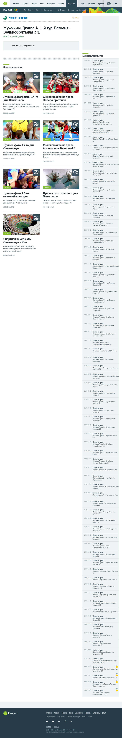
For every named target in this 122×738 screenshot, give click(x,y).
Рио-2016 (71, 3)
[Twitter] (54, 723)
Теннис (34, 3)
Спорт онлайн (50, 716)
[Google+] (60, 723)
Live (82, 3)
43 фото (7, 91)
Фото (37, 10)
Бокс (42, 3)
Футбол (16, 3)
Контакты (48, 726)
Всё (25, 10)
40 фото (7, 187)
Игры (84, 716)
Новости (30, 10)
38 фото (47, 187)
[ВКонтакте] (48, 723)
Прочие (61, 3)
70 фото (7, 233)
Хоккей (25, 3)
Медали (62, 10)
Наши (72, 10)
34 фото (7, 139)
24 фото (47, 91)
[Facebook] (66, 723)
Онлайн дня (48, 10)
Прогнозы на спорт (73, 716)
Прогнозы (102, 3)
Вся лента (91, 3)
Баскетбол (51, 3)
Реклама (56, 726)
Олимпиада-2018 (99, 713)
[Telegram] (73, 723)
